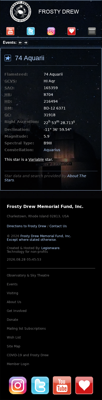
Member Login (18, 364)
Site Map (13, 346)
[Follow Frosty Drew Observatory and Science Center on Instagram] (51, 31)
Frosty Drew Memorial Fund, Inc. (39, 238)
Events (12, 284)
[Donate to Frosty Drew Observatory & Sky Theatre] (84, 385)
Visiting (12, 293)
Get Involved (17, 311)
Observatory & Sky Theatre (28, 275)
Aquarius (52, 150)
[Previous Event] (20, 43)
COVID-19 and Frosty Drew (28, 355)
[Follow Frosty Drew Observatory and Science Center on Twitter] (40, 385)
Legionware (50, 248)
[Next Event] (26, 43)
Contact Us (58, 226)
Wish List (14, 337)
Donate (12, 320)
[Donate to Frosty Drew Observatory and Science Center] (71, 31)
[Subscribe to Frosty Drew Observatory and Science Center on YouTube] (10, 31)
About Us (14, 302)
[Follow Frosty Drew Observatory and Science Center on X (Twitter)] (31, 31)
